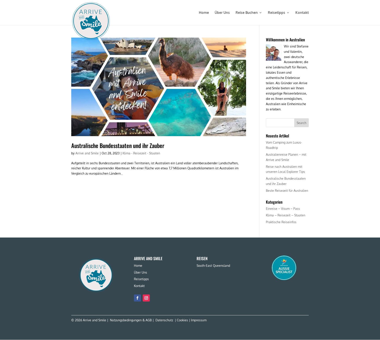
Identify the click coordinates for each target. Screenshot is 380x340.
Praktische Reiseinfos (281, 222)
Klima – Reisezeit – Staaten (285, 215)
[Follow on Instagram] (146, 298)
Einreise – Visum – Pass (283, 208)
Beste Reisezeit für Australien (287, 190)
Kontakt (302, 13)
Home (204, 13)
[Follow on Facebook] (137, 298)
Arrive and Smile (87, 153)
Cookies (182, 320)
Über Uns (222, 13)
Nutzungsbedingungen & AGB (131, 320)
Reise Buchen (247, 13)
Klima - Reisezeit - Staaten (141, 153)
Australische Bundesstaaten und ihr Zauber (117, 145)
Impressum (198, 320)
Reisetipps (276, 13)
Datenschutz (164, 320)
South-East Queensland (213, 265)
